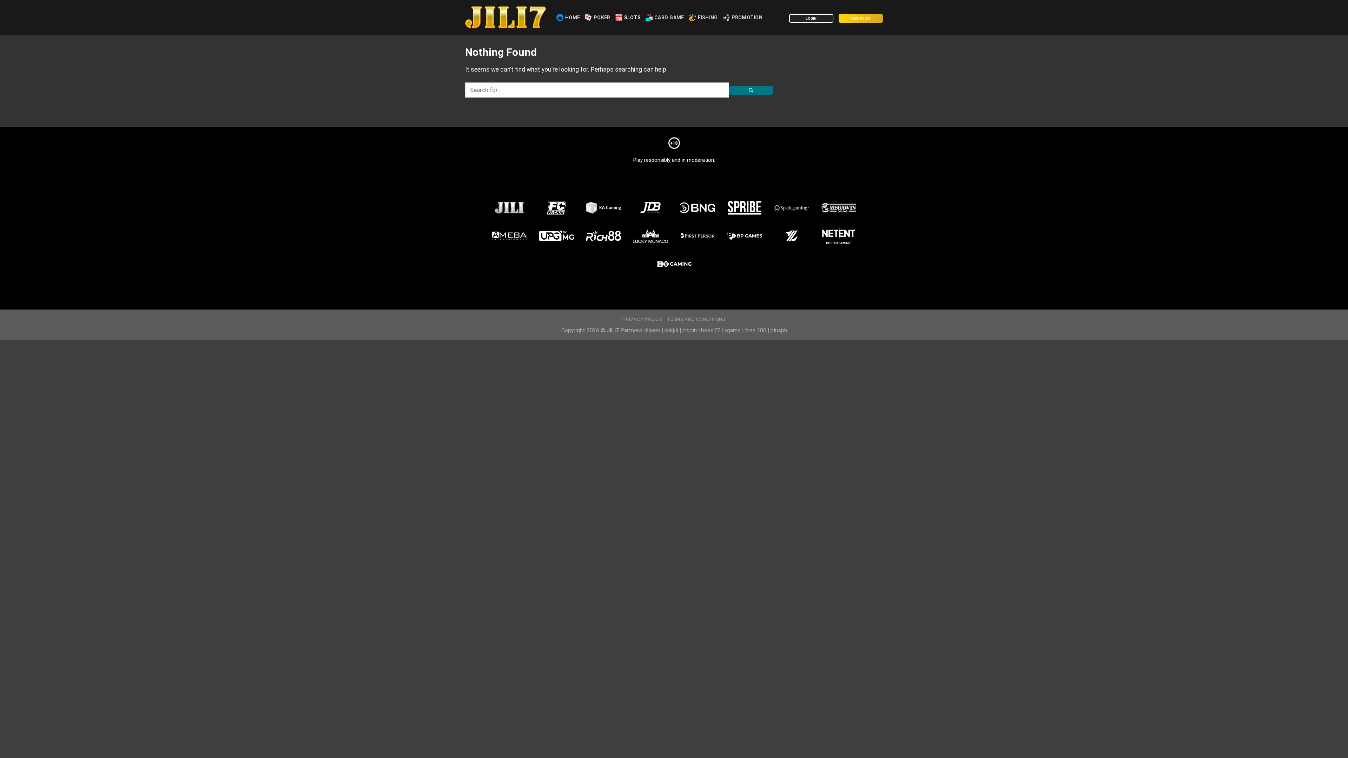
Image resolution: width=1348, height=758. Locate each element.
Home (572, 17)
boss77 (710, 330)
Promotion (747, 17)
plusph (779, 330)
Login (811, 18)
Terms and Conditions (696, 319)
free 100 (755, 330)
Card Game (669, 17)
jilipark (652, 330)
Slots (632, 17)
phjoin (689, 330)
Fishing (708, 17)
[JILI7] (505, 17)
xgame (732, 330)
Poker (602, 17)
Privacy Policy (642, 319)
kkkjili (671, 330)
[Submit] (751, 90)
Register (860, 18)
